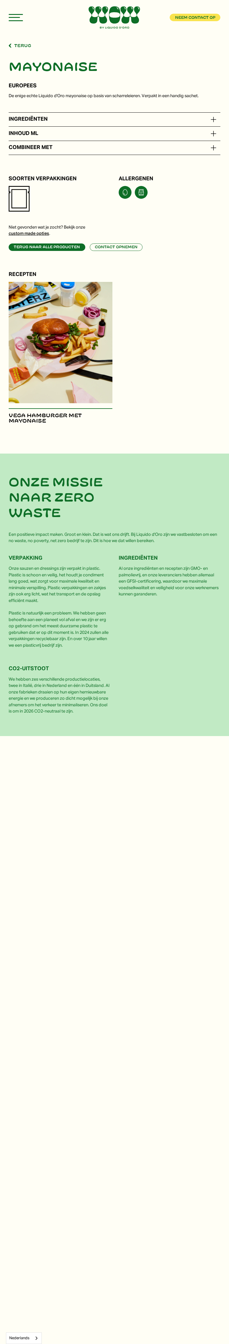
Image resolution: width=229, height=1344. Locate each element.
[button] (213, 119)
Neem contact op (195, 18)
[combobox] (24, 1338)
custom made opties (29, 234)
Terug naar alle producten (47, 247)
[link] (195, 17)
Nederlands (19, 1338)
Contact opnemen (116, 247)
